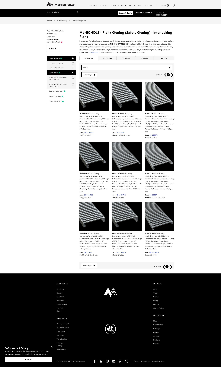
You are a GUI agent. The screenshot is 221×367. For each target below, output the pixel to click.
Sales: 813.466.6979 (144, 13)
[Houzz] (101, 361)
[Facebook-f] (95, 361)
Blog (155, 321)
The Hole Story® (60, 309)
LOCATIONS (126, 5)
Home (49, 21)
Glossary (156, 336)
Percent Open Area (55, 96)
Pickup (155, 301)
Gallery (156, 332)
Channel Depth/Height (56, 91)
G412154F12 (121, 195)
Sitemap (136, 361)
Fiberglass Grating (60, 344)
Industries (60, 301)
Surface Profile (53, 72)
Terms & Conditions (158, 361)
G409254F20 (88, 195)
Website (156, 297)
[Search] (77, 12)
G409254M (120, 132)
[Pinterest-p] (120, 361)
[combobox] (126, 67)
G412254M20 (88, 132)
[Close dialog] (52, 347)
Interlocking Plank (53, 42)
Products (156, 340)
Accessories (93, 52)
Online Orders (158, 308)
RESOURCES (104, 5)
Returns (156, 304)
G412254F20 (153, 135)
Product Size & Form (55, 101)
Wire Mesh (61, 331)
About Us (60, 289)
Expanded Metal (63, 328)
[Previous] (164, 74)
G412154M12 (154, 252)
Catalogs (156, 329)
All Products (61, 350)
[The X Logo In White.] (126, 361)
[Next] (171, 74)
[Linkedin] (114, 361)
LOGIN (163, 5)
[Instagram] (107, 361)
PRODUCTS (93, 5)
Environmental (62, 304)
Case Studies (158, 325)
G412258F (153, 195)
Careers (59, 293)
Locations (60, 297)
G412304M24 (121, 252)
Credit (155, 293)
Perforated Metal (63, 324)
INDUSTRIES (137, 5)
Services (156, 344)
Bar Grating (61, 335)
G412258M (88, 252)
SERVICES (115, 5)
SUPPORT (148, 5)
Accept (28, 359)
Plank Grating (62, 21)
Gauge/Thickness (54, 58)
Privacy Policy (145, 361)
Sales (155, 289)
